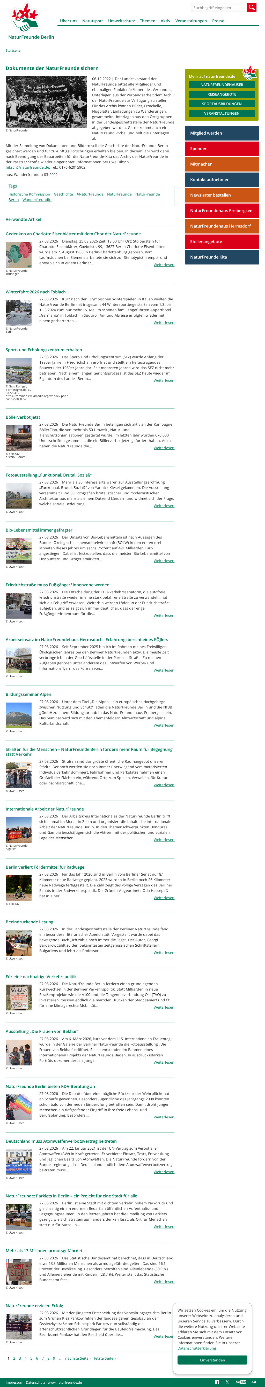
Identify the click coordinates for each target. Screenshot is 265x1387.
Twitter (228, 1382)
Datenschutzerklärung (197, 1348)
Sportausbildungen (222, 103)
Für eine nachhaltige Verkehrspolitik (41, 976)
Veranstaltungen (191, 20)
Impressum (14, 1382)
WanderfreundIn (37, 199)
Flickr (254, 1382)
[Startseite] (25, 17)
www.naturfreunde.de (65, 1382)
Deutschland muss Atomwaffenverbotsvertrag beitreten (61, 1141)
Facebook (217, 1382)
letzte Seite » (105, 1358)
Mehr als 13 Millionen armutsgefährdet (44, 1250)
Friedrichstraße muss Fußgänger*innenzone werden (57, 585)
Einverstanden (212, 1360)
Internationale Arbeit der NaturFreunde (45, 809)
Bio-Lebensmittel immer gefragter (39, 530)
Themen (148, 20)
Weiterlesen (164, 264)
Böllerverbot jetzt (23, 417)
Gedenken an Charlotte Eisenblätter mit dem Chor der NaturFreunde (73, 234)
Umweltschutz (121, 20)
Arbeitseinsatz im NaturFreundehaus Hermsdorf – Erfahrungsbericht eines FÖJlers (87, 639)
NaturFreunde (119, 194)
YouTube (241, 1382)
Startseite (13, 50)
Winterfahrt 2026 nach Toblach (36, 292)
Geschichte (63, 194)
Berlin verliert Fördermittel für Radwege (45, 867)
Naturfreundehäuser (222, 84)
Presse (218, 20)
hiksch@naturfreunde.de (27, 167)
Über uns (68, 20)
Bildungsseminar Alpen (28, 694)
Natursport (92, 20)
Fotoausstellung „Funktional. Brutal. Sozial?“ (49, 475)
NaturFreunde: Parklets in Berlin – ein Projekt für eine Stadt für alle (71, 1196)
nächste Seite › (78, 1358)
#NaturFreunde (90, 194)
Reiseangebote (222, 94)
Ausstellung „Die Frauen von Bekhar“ (42, 1031)
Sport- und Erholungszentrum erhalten (44, 350)
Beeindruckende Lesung (29, 922)
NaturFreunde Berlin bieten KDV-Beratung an (50, 1086)
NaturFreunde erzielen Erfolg (34, 1305)
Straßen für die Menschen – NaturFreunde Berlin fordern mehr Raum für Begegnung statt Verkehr (89, 751)
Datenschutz (35, 1382)
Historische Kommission (29, 194)
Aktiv (165, 20)
